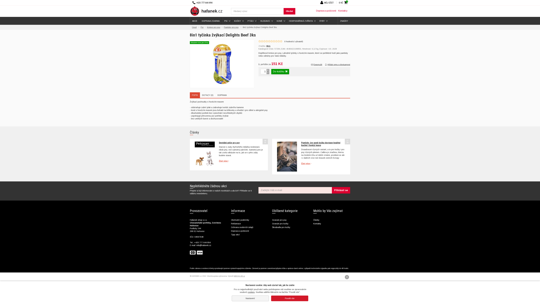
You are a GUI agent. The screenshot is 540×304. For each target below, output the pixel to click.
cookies (251, 292)
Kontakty (342, 11)
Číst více (223, 161)
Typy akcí (235, 234)
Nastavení (250, 298)
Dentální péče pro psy (229, 142)
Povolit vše (289, 298)
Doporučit (318, 64)
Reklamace (236, 224)
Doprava (222, 95)
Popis (195, 95)
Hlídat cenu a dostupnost (339, 64)
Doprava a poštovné (326, 11)
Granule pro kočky (280, 224)
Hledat (289, 11)
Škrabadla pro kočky (281, 227)
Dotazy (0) (207, 95)
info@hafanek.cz (203, 245)
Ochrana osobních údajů (242, 227)
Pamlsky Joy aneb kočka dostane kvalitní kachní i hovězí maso (320, 144)
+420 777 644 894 (202, 242)
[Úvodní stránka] (207, 11)
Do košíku (279, 71)
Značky (344, 21)
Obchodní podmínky (240, 220)
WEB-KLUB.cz (239, 276)
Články (316, 220)
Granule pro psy (279, 220)
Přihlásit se (341, 190)
